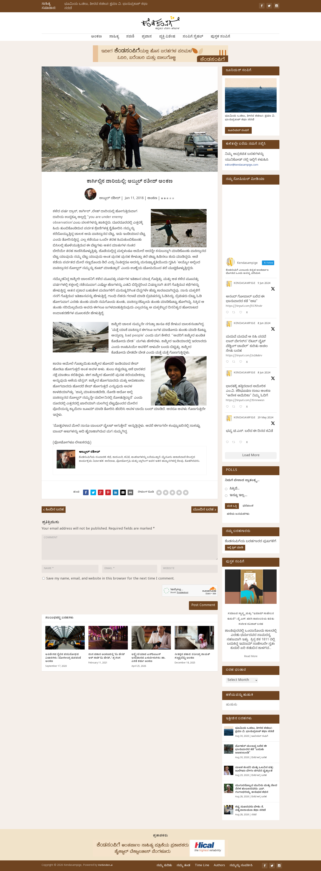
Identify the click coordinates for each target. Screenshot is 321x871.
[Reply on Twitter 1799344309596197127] (228, 362)
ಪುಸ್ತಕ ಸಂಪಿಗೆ (220, 37)
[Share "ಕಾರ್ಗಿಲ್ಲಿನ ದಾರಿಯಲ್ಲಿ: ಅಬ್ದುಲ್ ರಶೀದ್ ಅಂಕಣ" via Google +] (100, 492)
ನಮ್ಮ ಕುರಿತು (164, 866)
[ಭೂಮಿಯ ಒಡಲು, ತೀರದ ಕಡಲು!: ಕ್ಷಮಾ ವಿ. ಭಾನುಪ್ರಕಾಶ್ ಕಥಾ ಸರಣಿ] (228, 731)
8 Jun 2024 (264, 323)
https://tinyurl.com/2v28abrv (244, 356)
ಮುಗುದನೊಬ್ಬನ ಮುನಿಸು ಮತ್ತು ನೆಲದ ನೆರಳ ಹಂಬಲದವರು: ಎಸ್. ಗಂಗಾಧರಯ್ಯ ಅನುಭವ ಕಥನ (256, 789)
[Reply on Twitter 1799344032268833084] (228, 407)
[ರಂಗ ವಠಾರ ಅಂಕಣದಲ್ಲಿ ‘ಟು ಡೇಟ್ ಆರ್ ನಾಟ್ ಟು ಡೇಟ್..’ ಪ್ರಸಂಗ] (108, 637)
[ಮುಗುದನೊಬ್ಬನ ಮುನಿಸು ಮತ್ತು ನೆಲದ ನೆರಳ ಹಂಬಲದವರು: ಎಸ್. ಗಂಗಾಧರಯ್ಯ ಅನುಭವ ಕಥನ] (228, 788)
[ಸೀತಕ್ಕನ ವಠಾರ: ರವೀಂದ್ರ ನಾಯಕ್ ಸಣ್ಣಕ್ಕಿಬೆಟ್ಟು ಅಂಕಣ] (194, 637)
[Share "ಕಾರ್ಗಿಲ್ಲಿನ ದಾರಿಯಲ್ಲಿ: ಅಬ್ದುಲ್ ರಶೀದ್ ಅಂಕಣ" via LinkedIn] (115, 492)
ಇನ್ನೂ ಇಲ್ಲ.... (238, 495)
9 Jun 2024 (264, 283)
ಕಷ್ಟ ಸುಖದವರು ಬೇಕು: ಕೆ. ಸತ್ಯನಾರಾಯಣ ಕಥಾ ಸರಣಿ (250, 808)
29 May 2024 (265, 418)
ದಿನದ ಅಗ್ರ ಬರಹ (259, 757)
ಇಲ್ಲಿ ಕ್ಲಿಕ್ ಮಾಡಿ (235, 548)
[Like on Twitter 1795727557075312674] (241, 442)
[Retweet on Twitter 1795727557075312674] (234, 442)
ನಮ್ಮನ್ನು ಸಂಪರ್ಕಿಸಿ (241, 866)
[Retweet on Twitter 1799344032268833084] (234, 407)
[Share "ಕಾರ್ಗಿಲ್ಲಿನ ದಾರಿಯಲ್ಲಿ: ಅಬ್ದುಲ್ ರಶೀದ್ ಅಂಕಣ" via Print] (130, 492)
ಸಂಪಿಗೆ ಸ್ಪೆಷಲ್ (193, 37)
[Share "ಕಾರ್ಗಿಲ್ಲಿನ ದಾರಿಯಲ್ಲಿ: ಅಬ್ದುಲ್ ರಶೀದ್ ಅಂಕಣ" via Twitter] (93, 492)
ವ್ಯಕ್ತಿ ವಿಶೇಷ (167, 37)
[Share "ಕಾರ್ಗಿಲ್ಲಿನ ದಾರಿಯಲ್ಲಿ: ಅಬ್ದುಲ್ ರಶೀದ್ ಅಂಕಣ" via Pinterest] (108, 492)
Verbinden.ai (105, 865)
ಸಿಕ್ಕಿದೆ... (234, 489)
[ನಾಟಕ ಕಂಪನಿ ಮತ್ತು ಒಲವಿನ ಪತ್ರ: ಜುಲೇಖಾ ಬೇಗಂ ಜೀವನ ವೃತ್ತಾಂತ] (228, 770)
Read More (250, 657)
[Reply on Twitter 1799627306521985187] (228, 312)
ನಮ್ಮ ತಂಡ (183, 866)
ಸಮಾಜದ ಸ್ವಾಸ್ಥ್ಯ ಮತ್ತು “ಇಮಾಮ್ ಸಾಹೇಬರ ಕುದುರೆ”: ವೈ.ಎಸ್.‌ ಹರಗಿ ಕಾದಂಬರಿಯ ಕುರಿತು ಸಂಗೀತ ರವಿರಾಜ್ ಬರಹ (250, 619)
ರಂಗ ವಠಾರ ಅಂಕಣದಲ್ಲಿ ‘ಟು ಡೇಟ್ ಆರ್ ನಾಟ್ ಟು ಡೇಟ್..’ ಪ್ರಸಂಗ (106, 656)
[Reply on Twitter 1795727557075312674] (228, 442)
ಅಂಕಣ (96, 37)
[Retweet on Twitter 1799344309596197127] (234, 362)
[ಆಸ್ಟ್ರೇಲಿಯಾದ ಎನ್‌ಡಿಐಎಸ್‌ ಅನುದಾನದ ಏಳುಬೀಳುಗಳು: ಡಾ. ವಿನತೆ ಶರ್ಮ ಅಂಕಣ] (151, 637)
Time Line (202, 866)
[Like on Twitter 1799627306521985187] (241, 312)
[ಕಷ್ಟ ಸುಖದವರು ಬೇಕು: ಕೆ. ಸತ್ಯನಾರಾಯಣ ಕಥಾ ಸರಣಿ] (228, 809)
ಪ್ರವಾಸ (147, 37)
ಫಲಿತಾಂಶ (248, 506)
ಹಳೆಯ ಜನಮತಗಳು (238, 514)
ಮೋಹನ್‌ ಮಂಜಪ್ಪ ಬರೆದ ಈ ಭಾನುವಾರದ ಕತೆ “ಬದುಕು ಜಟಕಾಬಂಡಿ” (251, 750)
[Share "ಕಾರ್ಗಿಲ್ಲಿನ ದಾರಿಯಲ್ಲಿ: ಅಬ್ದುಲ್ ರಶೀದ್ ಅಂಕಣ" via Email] (123, 492)
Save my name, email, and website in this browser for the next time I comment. (110, 579)
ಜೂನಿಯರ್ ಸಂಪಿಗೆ (238, 131)
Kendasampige (244, 283)
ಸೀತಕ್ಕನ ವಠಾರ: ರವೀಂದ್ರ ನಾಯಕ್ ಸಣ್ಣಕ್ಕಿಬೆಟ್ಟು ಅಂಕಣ (192, 656)
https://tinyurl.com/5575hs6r (244, 306)
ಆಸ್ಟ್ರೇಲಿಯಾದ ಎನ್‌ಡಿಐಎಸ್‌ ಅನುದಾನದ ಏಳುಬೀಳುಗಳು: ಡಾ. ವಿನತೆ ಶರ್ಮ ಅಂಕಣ (148, 658)
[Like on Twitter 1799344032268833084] (241, 407)
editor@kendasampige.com (241, 165)
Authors (219, 866)
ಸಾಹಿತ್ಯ (114, 37)
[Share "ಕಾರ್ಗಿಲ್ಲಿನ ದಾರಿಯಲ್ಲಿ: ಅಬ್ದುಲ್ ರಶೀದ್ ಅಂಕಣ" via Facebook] (86, 492)
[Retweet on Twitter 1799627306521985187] (234, 312)
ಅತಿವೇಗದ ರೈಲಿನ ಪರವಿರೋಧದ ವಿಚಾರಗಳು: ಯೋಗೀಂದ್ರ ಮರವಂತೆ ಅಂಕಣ (63, 658)
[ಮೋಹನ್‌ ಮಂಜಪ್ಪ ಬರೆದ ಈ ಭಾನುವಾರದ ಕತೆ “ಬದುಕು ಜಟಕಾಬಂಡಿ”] (228, 749)
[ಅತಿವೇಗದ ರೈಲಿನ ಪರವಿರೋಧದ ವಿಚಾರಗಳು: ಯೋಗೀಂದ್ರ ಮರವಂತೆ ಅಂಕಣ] (65, 637)
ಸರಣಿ (130, 37)
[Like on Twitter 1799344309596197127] (241, 362)
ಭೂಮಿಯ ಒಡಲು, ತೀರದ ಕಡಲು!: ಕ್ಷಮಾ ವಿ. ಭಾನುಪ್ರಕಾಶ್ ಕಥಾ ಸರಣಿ (105, 6)
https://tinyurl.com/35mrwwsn (245, 401)
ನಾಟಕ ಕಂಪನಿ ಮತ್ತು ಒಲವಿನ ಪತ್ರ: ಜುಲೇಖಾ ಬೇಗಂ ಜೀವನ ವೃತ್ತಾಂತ (254, 769)
